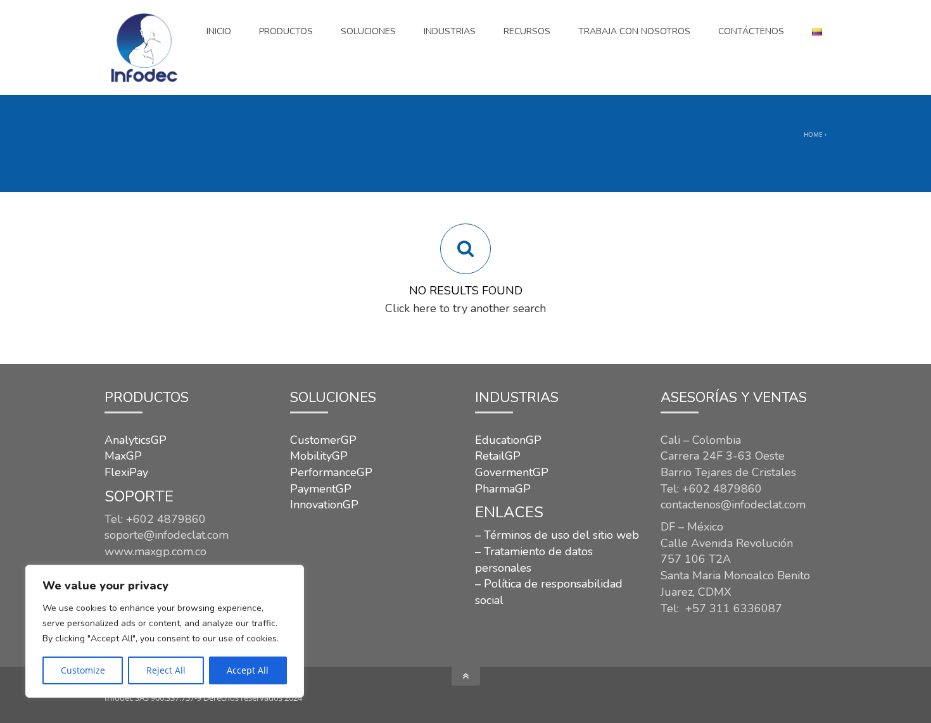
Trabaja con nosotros (634, 31)
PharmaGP (503, 488)
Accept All (248, 670)
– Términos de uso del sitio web (557, 535)
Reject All (166, 670)
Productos (286, 31)
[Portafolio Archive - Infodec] (143, 47)
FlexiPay (126, 472)
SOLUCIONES (368, 31)
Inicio (218, 31)
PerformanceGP (331, 472)
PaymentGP (321, 488)
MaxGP (123, 455)
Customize (83, 670)
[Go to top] (466, 676)
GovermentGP (511, 472)
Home (813, 134)
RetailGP (498, 455)
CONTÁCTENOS (751, 31)
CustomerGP (323, 440)
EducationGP (508, 440)
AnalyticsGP (135, 440)
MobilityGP (319, 455)
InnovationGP (324, 504)
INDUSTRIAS (450, 31)
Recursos (527, 31)
